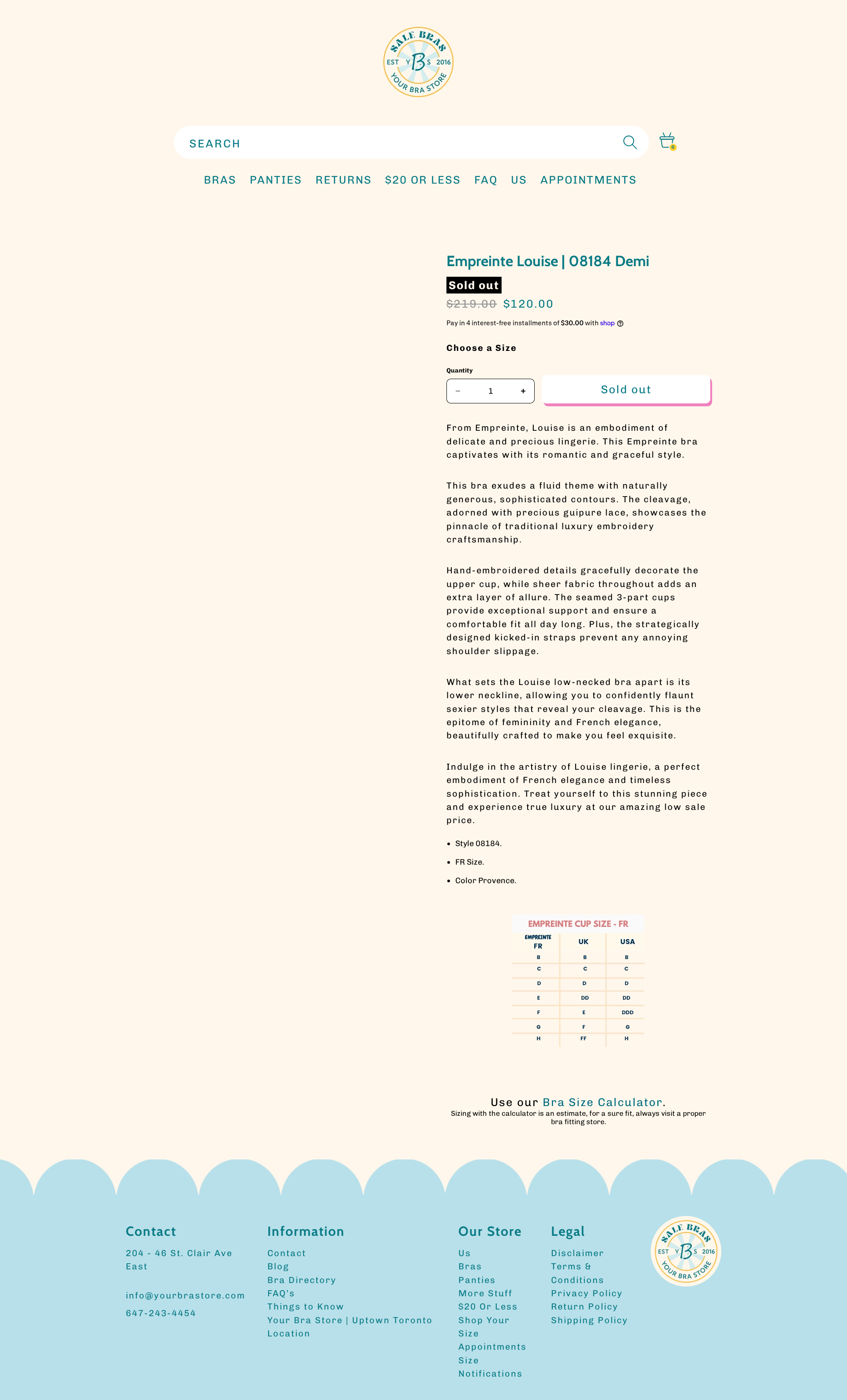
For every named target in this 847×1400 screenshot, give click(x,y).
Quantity (459, 370)
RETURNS (343, 179)
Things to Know (306, 1306)
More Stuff (485, 1293)
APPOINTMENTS (588, 179)
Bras (220, 179)
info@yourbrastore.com (185, 1295)
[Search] (629, 142)
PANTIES (276, 179)
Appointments (492, 1346)
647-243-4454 (161, 1313)
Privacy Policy (587, 1293)
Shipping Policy (589, 1320)
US (519, 179)
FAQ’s (281, 1293)
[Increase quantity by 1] (523, 391)
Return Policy (584, 1306)
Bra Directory (302, 1280)
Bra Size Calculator (603, 1102)
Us (464, 1253)
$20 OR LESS (423, 179)
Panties (477, 1280)
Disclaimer (577, 1253)
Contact (286, 1253)
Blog (278, 1266)
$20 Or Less (488, 1306)
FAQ (486, 179)
